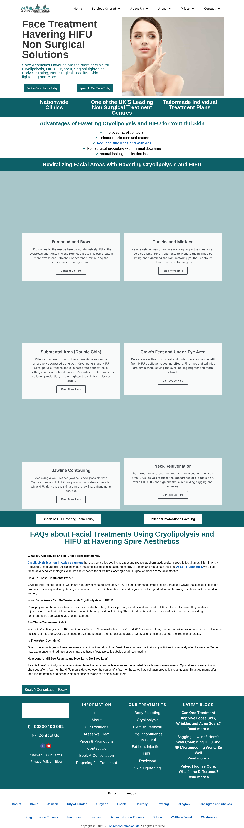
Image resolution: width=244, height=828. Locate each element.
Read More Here (71, 389)
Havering (162, 804)
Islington (184, 804)
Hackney (142, 804)
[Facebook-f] (42, 745)
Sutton (157, 817)
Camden (52, 804)
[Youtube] (48, 745)
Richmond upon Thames (127, 817)
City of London (77, 804)
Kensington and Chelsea (215, 804)
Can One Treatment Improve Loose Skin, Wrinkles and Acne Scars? (198, 718)
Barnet (16, 804)
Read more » (198, 729)
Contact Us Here (71, 270)
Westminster (209, 817)
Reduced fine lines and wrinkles (124, 143)
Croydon (102, 804)
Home (78, 8)
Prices (185, 8)
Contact (210, 8)
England (113, 793)
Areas (162, 8)
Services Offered (104, 8)
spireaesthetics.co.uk (124, 826)
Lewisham (74, 817)
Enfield (122, 804)
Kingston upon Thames (42, 817)
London (131, 793)
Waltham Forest (181, 817)
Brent (34, 804)
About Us (137, 8)
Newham (95, 817)
